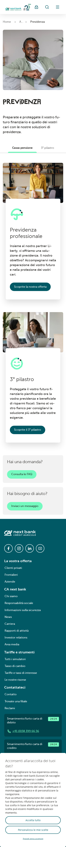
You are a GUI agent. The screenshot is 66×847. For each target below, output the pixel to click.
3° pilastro (47, 147)
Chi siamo (11, 596)
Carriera (10, 623)
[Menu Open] (57, 7)
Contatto (11, 694)
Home (7, 21)
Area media (12, 644)
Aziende (10, 581)
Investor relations (16, 637)
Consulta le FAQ (21, 474)
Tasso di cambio (15, 666)
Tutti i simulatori (15, 659)
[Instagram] (19, 548)
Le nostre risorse (15, 679)
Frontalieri (11, 574)
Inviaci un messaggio (24, 506)
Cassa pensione (22, 147)
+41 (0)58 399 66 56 (25, 731)
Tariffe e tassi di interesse (21, 673)
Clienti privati (13, 568)
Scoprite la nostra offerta (30, 286)
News (8, 617)
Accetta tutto (33, 820)
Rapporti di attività (17, 630)
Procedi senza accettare (33, 838)
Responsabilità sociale (19, 603)
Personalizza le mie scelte (33, 830)
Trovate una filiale (16, 701)
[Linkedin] (29, 548)
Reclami (10, 708)
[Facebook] (8, 548)
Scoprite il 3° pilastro (27, 429)
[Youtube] (40, 548)
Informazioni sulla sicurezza (23, 610)
